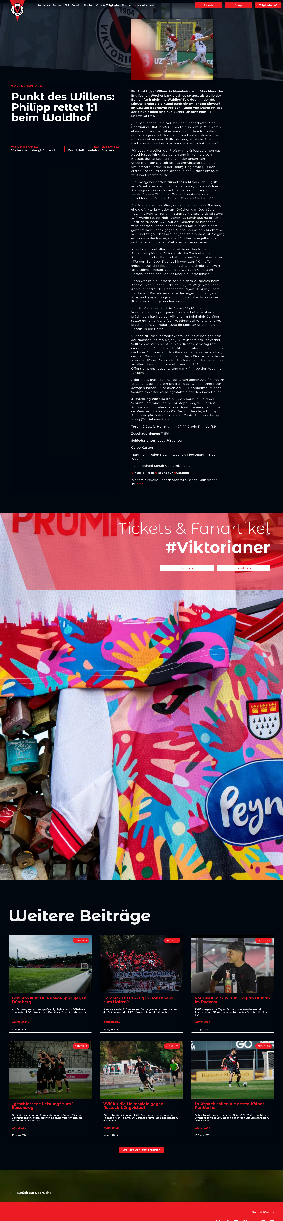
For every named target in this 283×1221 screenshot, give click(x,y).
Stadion (88, 5)
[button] (141, 1150)
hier (140, 484)
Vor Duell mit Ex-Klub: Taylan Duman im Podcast (232, 1000)
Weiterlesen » (20, 1022)
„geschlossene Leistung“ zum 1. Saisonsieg (43, 1106)
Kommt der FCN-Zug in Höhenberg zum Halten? (138, 1000)
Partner (127, 5)
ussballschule (144, 5)
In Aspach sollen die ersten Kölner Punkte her (229, 1106)
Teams (57, 5)
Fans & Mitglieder (107, 5)
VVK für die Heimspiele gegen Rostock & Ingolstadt (133, 1106)
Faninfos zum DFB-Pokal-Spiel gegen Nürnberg (49, 1000)
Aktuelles (44, 5)
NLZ (66, 5)
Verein (76, 5)
